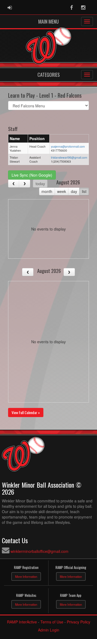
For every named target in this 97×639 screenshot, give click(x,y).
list (84, 191)
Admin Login (48, 630)
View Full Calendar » (26, 412)
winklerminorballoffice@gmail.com (39, 551)
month (46, 191)
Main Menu (48, 21)
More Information (26, 576)
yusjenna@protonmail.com (68, 146)
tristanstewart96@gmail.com (69, 157)
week (61, 191)
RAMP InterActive (22, 622)
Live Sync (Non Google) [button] (32, 175)
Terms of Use (51, 622)
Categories (48, 74)
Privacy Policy (78, 622)
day (74, 191)
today (40, 183)
